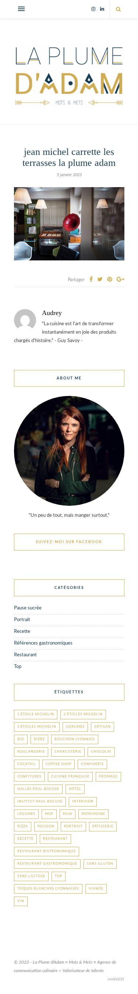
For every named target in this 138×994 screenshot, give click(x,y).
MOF (49, 814)
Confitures (29, 776)
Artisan (102, 726)
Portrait (22, 619)
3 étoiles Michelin (36, 726)
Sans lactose (31, 876)
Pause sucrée (28, 608)
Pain (67, 814)
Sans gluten (100, 863)
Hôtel (75, 789)
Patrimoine (93, 814)
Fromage (108, 776)
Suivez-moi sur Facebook (69, 542)
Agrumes (75, 726)
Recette (22, 631)
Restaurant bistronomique (46, 851)
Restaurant (25, 655)
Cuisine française (70, 776)
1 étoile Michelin (35, 714)
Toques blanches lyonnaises (48, 888)
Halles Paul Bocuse (38, 789)
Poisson (46, 826)
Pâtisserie (102, 826)
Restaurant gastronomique (47, 863)
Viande (96, 888)
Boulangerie (31, 751)
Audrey (52, 312)
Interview (82, 801)
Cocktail (26, 764)
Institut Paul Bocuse (40, 801)
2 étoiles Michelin (83, 714)
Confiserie (92, 764)
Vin (20, 901)
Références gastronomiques (43, 643)
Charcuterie (67, 751)
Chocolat (101, 751)
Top (17, 666)
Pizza (22, 826)
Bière (39, 739)
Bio (20, 739)
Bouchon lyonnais (74, 739)
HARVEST (116, 979)
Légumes (26, 814)
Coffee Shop (58, 764)
